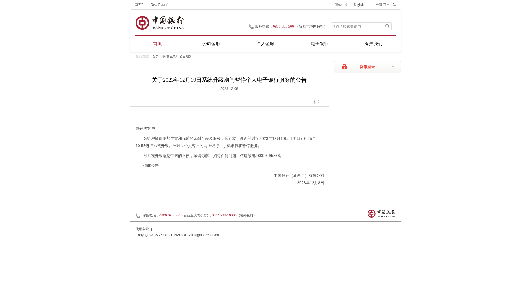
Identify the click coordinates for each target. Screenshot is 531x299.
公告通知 (185, 56)
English (359, 5)
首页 (157, 43)
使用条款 (142, 229)
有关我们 (373, 43)
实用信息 (169, 56)
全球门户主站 (386, 5)
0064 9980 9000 (224, 215)
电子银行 (320, 43)
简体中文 (341, 5)
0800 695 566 (283, 26)
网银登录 (367, 67)
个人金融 (265, 43)
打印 (317, 102)
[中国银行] (159, 23)
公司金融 (211, 43)
